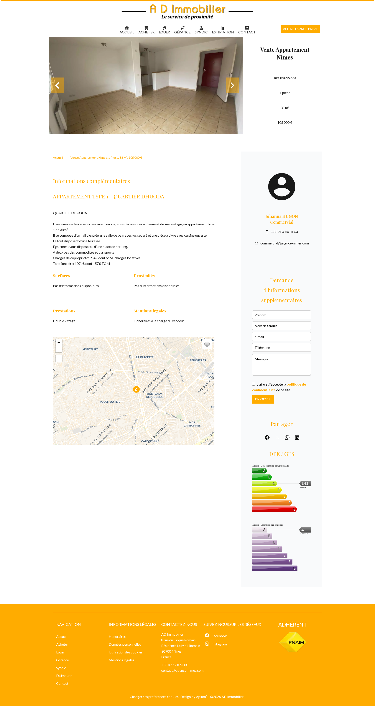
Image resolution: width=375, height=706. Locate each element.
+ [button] (59, 342)
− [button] (59, 349)
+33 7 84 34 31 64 (284, 232)
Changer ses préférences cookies (154, 696)
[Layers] (207, 344)
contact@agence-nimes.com (182, 670)
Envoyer (263, 399)
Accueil (58, 157)
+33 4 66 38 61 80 (174, 665)
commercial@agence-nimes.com (284, 243)
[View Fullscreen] (59, 358)
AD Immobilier (172, 634)
